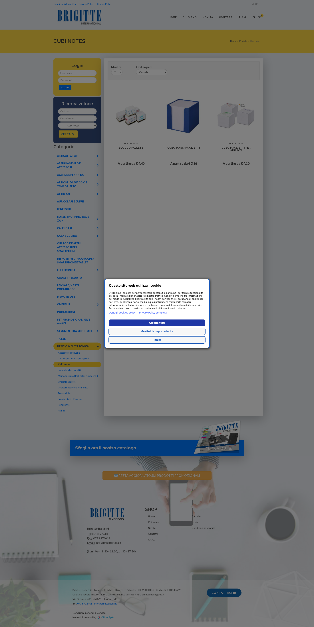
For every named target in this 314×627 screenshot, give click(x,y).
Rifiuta (157, 340)
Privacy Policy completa (153, 312)
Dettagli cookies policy (122, 312)
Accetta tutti (157, 323)
